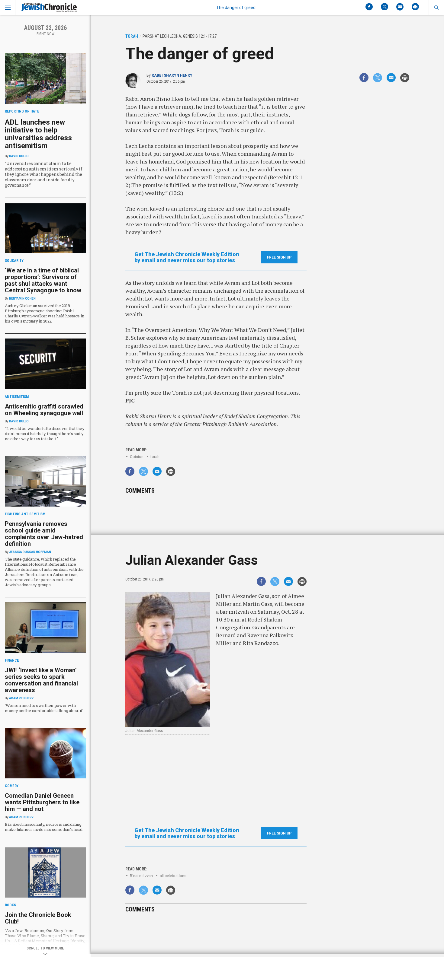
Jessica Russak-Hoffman (30, 552)
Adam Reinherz (21, 698)
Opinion (136, 456)
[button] (436, 7)
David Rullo (19, 156)
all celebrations (173, 875)
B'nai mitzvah (141, 875)
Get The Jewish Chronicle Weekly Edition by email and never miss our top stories (186, 257)
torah (154, 456)
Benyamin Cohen (22, 298)
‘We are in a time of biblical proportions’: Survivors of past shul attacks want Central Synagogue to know (43, 280)
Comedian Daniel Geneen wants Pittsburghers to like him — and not (42, 802)
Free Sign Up (279, 257)
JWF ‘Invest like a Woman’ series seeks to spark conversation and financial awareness (41, 680)
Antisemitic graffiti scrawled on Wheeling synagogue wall (44, 410)
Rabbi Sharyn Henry (172, 75)
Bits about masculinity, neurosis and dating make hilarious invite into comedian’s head (43, 827)
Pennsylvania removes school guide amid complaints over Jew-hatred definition (44, 533)
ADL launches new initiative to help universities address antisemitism (38, 134)
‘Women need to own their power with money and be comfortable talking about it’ (44, 708)
